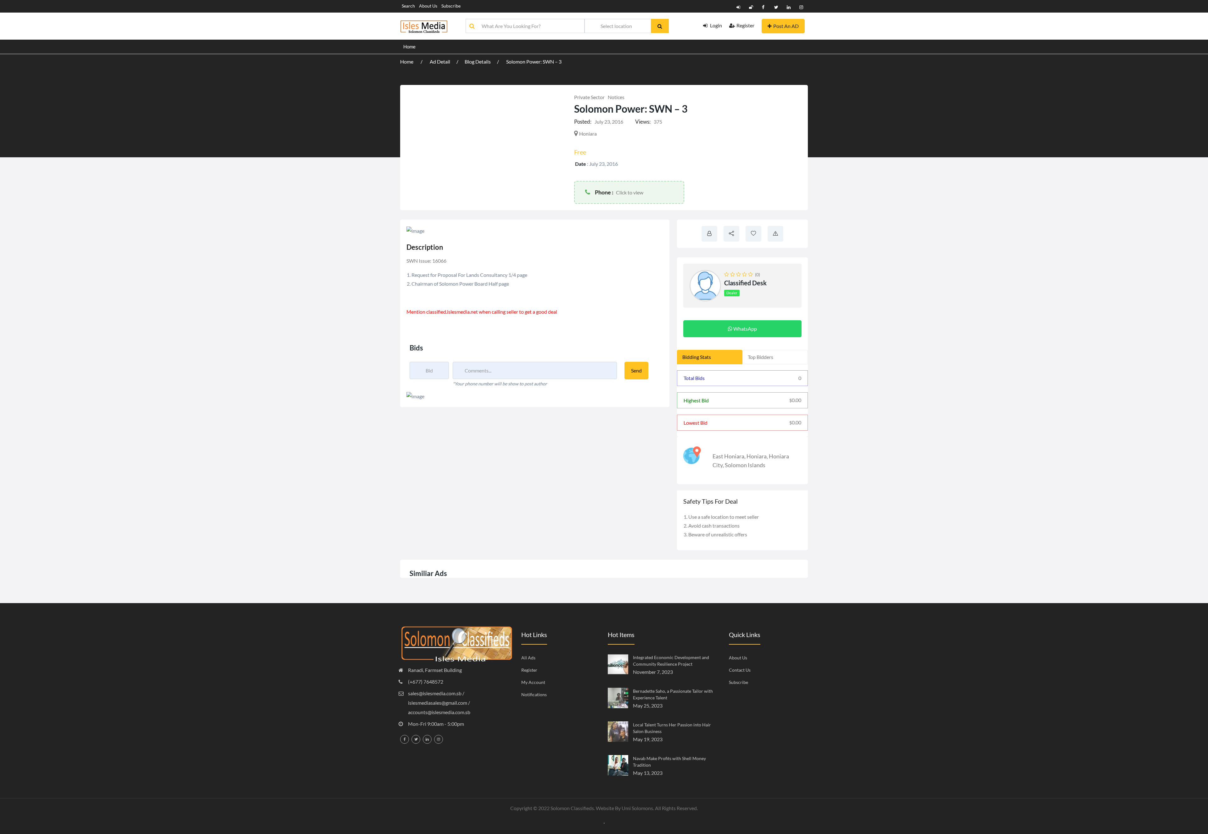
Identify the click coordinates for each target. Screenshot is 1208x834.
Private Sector (589, 97)
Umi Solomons (637, 808)
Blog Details (478, 61)
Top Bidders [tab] (760, 357)
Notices (616, 97)
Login (715, 25)
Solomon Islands (745, 465)
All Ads (528, 657)
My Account (533, 682)
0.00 (795, 400)
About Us (428, 5)
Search (408, 5)
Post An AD (786, 26)
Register (745, 25)
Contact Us (740, 670)
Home (409, 46)
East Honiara (728, 456)
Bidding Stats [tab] (696, 357)
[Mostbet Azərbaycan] (604, 822)
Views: (643, 121)
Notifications (534, 694)
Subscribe (451, 5)
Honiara (757, 456)
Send (636, 370)
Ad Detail (440, 61)
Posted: (582, 121)
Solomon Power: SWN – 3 (534, 61)
